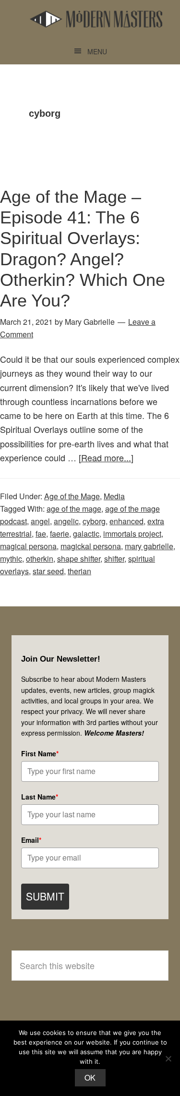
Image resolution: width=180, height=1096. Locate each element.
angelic (66, 521)
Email (31, 840)
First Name (40, 753)
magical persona (28, 546)
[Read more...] (106, 457)
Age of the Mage (72, 496)
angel (40, 521)
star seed (48, 571)
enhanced (126, 521)
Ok (90, 1077)
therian (79, 571)
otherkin (39, 558)
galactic (86, 533)
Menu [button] (97, 51)
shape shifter (78, 558)
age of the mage (74, 508)
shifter (114, 558)
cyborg (94, 521)
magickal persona (90, 546)
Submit (45, 896)
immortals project (132, 533)
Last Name (39, 796)
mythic (11, 558)
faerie (59, 533)
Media (114, 496)
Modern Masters (96, 19)
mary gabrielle (149, 546)
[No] (168, 1058)
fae (41, 533)
